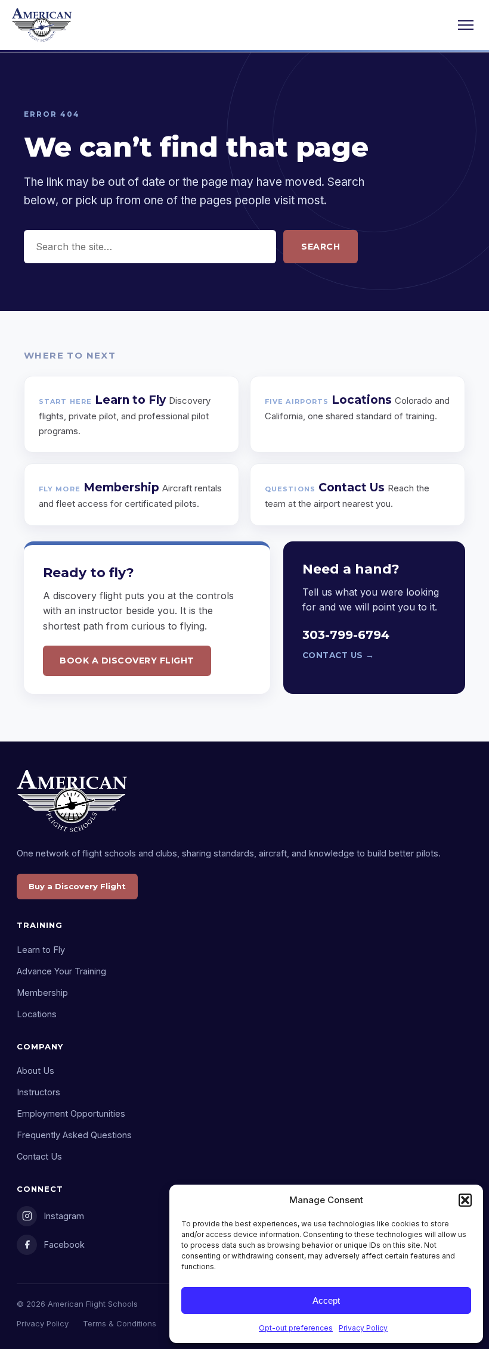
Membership (42, 992)
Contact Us (39, 1156)
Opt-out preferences (296, 1327)
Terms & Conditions (119, 1323)
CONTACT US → (338, 655)
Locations (37, 1014)
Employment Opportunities (71, 1113)
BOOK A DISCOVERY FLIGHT (127, 660)
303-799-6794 (345, 635)
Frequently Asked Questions (74, 1135)
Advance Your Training (61, 971)
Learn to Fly (41, 950)
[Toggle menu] (465, 25)
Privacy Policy (363, 1327)
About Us (35, 1071)
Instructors (38, 1092)
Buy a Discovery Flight (77, 886)
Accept (326, 1300)
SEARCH (320, 246)
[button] (465, 1200)
